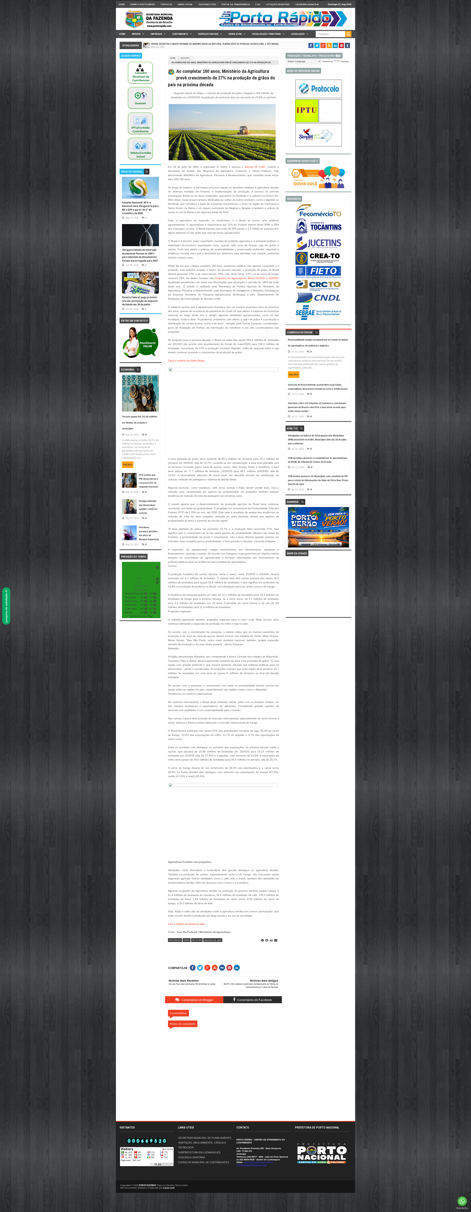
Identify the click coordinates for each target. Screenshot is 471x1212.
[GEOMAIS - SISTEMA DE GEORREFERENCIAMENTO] (140, 109)
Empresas (156, 34)
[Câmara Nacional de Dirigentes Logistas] (318, 302)
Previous (290, 528)
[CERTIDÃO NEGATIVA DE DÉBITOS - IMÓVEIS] (140, 160)
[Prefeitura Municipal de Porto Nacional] (284, 26)
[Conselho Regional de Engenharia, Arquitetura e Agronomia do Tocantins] (318, 264)
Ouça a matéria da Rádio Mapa (186, 360)
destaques (175, 940)
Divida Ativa (235, 34)
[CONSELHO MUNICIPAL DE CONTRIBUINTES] (140, 84)
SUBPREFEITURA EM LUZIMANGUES (199, 1152)
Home (122, 4)
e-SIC (257, 4)
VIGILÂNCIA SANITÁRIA (191, 1157)
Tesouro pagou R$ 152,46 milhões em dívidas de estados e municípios (139, 422)
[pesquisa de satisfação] (318, 187)
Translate (344, 61)
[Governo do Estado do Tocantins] (318, 234)
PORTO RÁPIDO (147, 1185)
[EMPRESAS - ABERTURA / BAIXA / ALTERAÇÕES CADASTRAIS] (318, 145)
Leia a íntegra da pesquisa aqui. (187, 923)
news (187, 940)
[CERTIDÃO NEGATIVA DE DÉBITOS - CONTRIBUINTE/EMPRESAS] (140, 135)
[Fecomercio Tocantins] (318, 216)
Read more (127, 464)
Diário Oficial (185, 4)
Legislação (297, 34)
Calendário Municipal (307, 4)
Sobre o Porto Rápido (142, 4)
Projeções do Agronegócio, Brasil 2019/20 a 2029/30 (246, 278)
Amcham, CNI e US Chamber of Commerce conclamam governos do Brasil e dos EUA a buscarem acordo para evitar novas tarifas (317, 407)
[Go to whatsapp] (462, 1201)
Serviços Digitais (208, 34)
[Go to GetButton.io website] (462, 1208)
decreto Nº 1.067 (255, 166)
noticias (185, 58)
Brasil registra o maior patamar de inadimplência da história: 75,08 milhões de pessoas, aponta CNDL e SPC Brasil (215, 43)
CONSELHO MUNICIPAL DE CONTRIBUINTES (203, 1162)
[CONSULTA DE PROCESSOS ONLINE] (318, 97)
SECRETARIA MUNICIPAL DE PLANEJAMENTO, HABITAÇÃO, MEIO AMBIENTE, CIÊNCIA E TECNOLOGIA (205, 1143)
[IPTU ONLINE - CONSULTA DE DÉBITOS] (306, 121)
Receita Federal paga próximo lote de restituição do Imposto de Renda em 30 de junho (140, 300)
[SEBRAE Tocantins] (318, 320)
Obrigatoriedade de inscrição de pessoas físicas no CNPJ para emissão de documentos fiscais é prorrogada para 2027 (140, 255)
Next (347, 528)
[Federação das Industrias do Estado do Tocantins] (318, 278)
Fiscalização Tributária (266, 34)
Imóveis (136, 34)
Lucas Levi (168, 1188)
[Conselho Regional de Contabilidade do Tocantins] (318, 290)
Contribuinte (180, 34)
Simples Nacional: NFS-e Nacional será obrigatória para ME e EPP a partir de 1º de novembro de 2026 (140, 208)
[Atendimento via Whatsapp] (140, 358)
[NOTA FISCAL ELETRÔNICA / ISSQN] (330, 121)
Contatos (166, 4)
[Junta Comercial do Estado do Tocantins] (318, 250)
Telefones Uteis (207, 4)
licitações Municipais (278, 4)
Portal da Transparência (236, 4)
